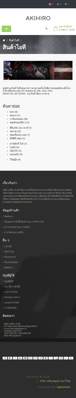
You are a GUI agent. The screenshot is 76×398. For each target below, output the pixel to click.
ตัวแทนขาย (10, 257)
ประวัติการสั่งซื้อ (12, 286)
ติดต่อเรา (8, 216)
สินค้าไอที (14, 40)
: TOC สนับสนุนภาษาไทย (53, 381)
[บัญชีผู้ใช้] (59, 4)
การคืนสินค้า (10, 308)
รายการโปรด (10, 292)
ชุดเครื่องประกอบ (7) (20, 134)
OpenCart (64, 387)
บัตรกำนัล (9, 251)
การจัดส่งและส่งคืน (13, 232)
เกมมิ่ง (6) (14, 147)
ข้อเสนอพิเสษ (11, 262)
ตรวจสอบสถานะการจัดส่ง (17, 227)
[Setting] (67, 4)
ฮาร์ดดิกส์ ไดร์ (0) (18, 143)
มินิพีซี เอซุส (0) (17, 138)
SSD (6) (14, 111)
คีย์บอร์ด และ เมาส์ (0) (20, 127)
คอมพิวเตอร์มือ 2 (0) (19, 122)
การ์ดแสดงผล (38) (19, 118)
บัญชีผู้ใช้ (8, 281)
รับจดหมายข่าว (12, 297)
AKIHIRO (38, 18)
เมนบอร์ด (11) (16, 154)
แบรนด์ (7, 246)
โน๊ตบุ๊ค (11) (15, 159)
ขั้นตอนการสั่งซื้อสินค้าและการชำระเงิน (24, 221)
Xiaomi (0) (15, 115)
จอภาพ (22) (15, 131)
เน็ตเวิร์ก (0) (15, 150)
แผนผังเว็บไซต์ (11, 302)
